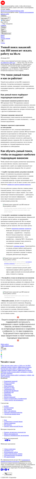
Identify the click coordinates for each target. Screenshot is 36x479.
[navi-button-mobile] (2, 40)
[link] (4, 31)
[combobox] (8, 473)
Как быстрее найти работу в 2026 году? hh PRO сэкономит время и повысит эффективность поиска (16, 369)
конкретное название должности (21, 228)
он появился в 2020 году (8, 62)
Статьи (3, 43)
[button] (3, 35)
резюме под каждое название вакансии (19, 184)
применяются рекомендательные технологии (15, 460)
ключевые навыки (19, 246)
